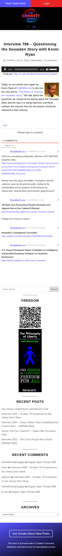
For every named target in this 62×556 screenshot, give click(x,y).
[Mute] (47, 69)
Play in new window (24, 74)
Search (54, 289)
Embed (53, 74)
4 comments (50, 60)
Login (46, 3)
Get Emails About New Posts (31, 533)
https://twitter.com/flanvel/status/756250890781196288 (27, 236)
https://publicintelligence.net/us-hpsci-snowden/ (24, 260)
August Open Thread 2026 (42, 462)
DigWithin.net (24, 88)
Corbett (10, 60)
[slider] (53, 69)
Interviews (36, 60)
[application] (30, 69)
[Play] (5, 69)
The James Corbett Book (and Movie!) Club (24, 409)
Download (42, 74)
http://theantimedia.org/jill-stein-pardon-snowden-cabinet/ (28, 212)
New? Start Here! (16, 3)
